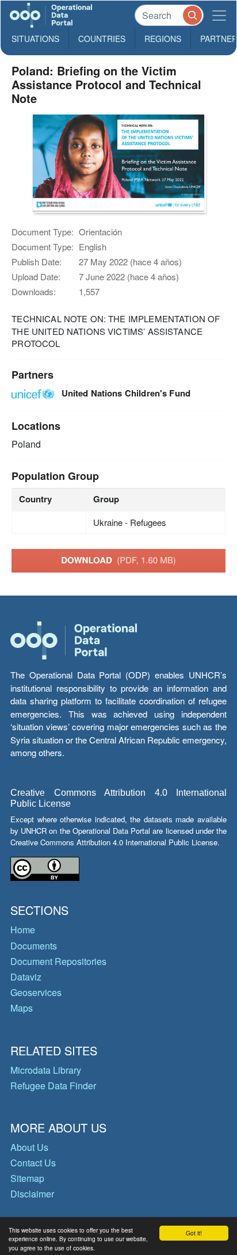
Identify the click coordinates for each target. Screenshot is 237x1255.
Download (118, 560)
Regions (162, 38)
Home (22, 929)
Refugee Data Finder (53, 1085)
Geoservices (36, 992)
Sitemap (27, 1178)
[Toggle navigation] (219, 15)
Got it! (194, 1233)
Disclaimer (32, 1193)
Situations (35, 38)
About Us (29, 1147)
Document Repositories (58, 961)
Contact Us (33, 1162)
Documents (33, 945)
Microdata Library (45, 1070)
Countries (101, 38)
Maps (21, 1007)
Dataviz (25, 976)
